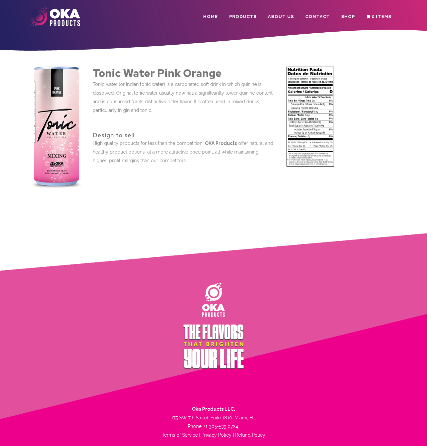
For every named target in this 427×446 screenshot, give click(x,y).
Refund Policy (250, 435)
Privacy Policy (216, 435)
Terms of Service (180, 435)
